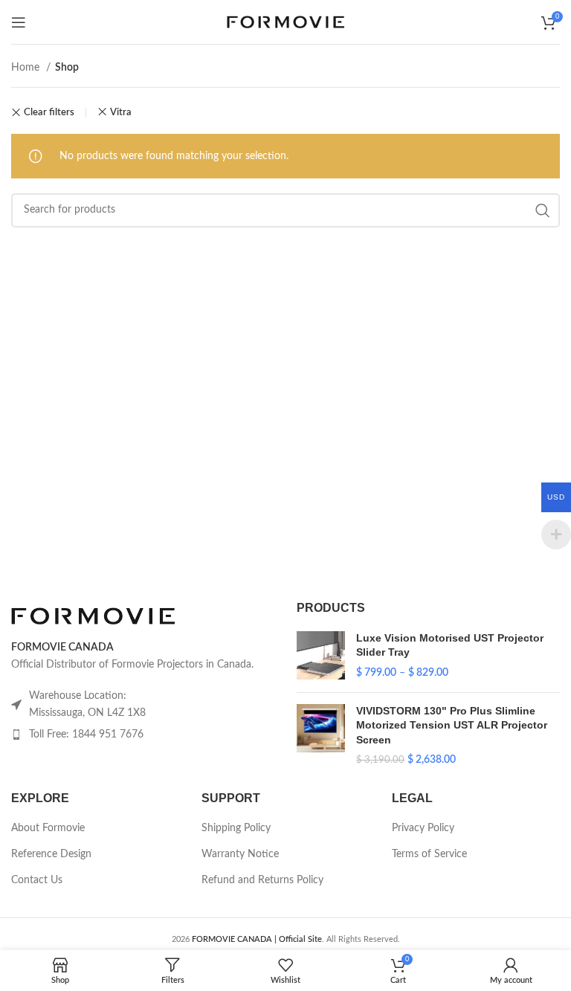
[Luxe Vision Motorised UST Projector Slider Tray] (321, 656)
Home (26, 67)
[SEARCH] (543, 210)
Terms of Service (429, 854)
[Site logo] (285, 21)
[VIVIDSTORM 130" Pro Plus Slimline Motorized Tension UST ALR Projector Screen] (321, 736)
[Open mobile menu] (18, 22)
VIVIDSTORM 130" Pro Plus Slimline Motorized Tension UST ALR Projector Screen (451, 725)
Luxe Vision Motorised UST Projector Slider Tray (449, 645)
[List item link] (142, 734)
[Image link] (93, 615)
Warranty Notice (240, 854)
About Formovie (48, 828)
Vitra (121, 112)
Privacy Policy (423, 828)
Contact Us (36, 880)
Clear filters (49, 112)
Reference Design (51, 854)
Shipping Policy (236, 828)
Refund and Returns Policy (262, 880)
